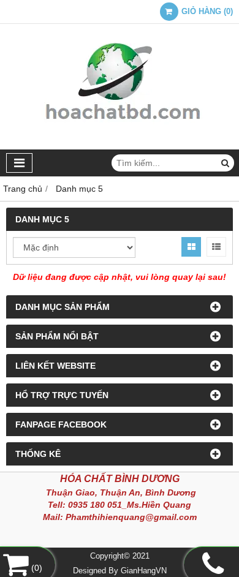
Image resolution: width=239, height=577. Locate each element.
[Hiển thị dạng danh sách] (216, 247)
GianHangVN (144, 571)
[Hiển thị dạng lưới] (191, 247)
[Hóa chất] (119, 146)
